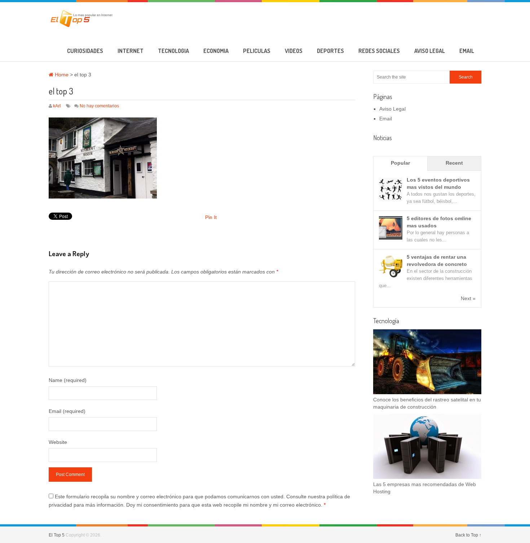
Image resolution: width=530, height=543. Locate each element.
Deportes (330, 50)
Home (61, 74)
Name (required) (68, 380)
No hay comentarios (99, 105)
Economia (216, 50)
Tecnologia (173, 50)
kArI (57, 105)
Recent (454, 163)
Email (466, 50)
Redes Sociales (379, 50)
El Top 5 (57, 535)
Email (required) (67, 411)
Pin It (211, 217)
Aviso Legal (429, 50)
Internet (130, 50)
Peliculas (256, 50)
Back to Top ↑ (468, 535)
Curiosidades (85, 50)
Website (58, 442)
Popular (400, 163)
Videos (293, 50)
